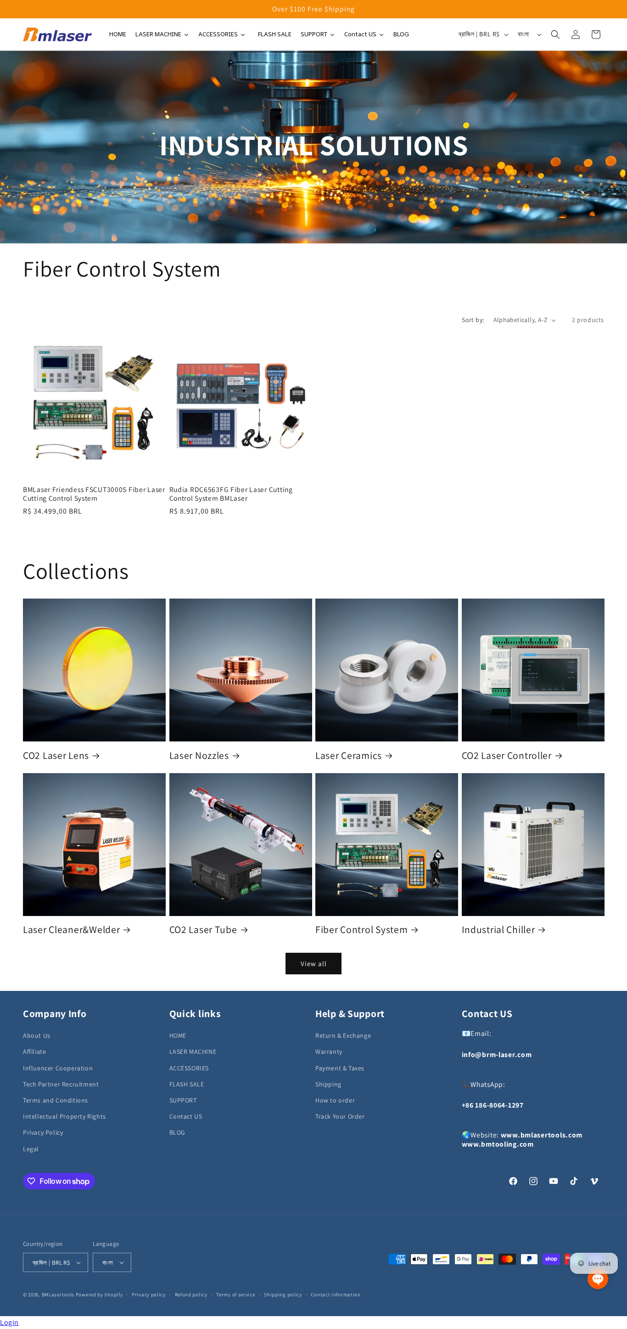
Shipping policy (283, 1294)
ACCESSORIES (189, 1068)
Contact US (185, 1116)
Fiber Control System (361, 929)
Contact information (335, 1294)
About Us (36, 1035)
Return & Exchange (343, 1035)
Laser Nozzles (199, 755)
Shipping (328, 1084)
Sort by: (473, 320)
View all (314, 963)
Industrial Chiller (498, 929)
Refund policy (191, 1294)
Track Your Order (340, 1116)
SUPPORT (183, 1100)
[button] (555, 34)
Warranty (328, 1051)
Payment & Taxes (339, 1068)
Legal (31, 1149)
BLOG (177, 1132)
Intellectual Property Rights (64, 1116)
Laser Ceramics (348, 755)
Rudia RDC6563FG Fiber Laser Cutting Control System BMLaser (231, 494)
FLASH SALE (186, 1084)
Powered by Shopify (99, 1294)
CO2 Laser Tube (203, 929)
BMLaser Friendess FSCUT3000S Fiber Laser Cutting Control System (94, 494)
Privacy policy (149, 1294)
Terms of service (235, 1294)
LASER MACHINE (193, 1051)
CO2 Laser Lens (56, 755)
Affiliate (34, 1051)
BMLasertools (58, 1294)
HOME (177, 1035)
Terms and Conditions (55, 1100)
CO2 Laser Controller (507, 755)
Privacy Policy (43, 1132)
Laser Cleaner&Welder (71, 929)
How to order (335, 1100)
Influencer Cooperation (58, 1068)
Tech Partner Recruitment (61, 1084)
